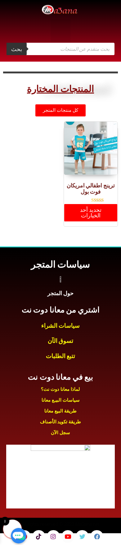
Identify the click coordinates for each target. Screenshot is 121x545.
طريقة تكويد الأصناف (60, 422)
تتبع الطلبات (60, 356)
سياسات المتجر (60, 264)
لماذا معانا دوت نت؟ (60, 389)
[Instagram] (53, 536)
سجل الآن (60, 432)
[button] (60, 30)
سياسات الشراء (60, 325)
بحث (16, 49)
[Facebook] (96, 536)
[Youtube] (67, 536)
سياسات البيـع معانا (61, 400)
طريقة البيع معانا (60, 411)
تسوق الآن (61, 340)
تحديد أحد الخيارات (90, 213)
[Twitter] (82, 536)
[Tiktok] (38, 536)
